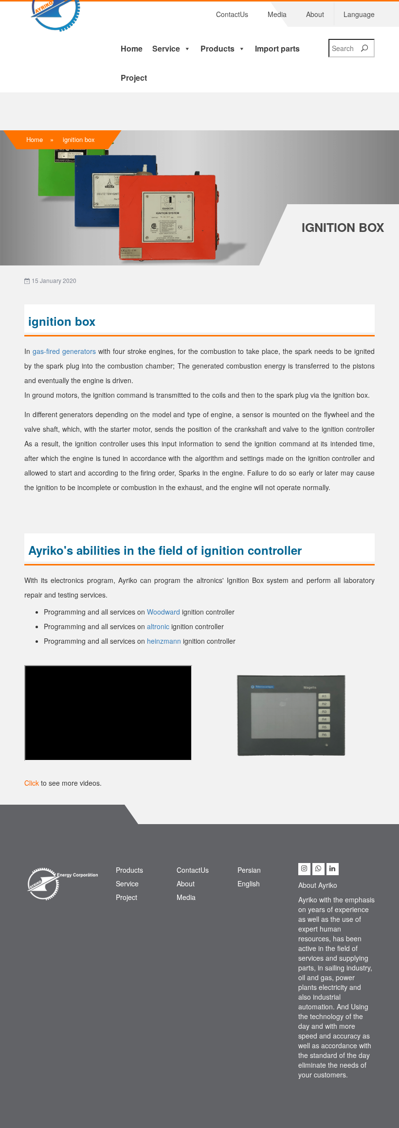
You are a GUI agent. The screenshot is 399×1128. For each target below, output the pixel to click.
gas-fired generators (64, 351)
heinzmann (165, 641)
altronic (159, 626)
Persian (249, 870)
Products (217, 48)
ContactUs (232, 14)
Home (132, 48)
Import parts (277, 48)
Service (166, 48)
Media (277, 14)
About (315, 14)
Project (134, 77)
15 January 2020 (53, 280)
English (248, 883)
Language (359, 14)
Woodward (164, 612)
